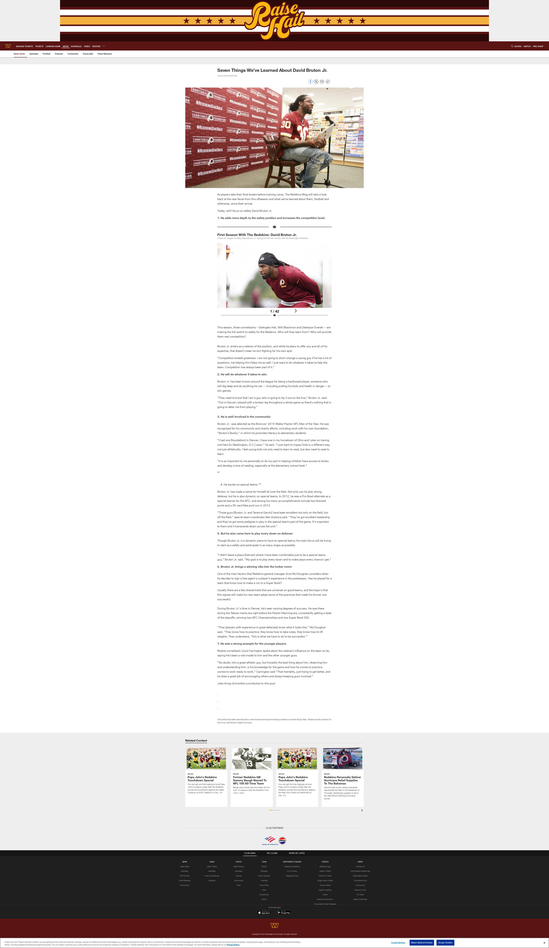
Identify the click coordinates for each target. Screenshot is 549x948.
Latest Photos (238, 866)
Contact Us (360, 866)
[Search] (512, 46)
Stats (264, 890)
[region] (274, 943)
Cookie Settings (398, 942)
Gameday (184, 871)
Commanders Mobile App (360, 871)
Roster (264, 866)
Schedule (264, 871)
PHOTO (239, 862)
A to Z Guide (292, 871)
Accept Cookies (445, 942)
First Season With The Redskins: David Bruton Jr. (257, 235)
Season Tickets (325, 871)
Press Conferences (212, 876)
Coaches (264, 880)
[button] (271, 810)
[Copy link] (327, 81)
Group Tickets (325, 885)
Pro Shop (360, 894)
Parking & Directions (292, 866)
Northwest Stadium (292, 862)
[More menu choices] (104, 46)
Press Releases (184, 880)
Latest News (184, 866)
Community (184, 885)
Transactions (264, 894)
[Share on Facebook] (310, 83)
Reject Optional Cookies (421, 942)
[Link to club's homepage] (8, 45)
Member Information (325, 899)
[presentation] (362, 810)
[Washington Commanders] (274, 926)
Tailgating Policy (292, 876)
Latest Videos (212, 866)
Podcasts (211, 880)
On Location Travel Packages (325, 904)
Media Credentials (360, 899)
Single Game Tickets (325, 880)
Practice (239, 876)
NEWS (184, 862)
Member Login (325, 866)
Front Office (264, 885)
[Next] (295, 311)
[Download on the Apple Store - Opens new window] (264, 912)
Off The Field (185, 876)
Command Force (360, 880)
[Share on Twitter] (316, 83)
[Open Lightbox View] (274, 281)
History (264, 899)
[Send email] (322, 83)
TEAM (264, 862)
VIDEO (211, 862)
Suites (325, 894)
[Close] (544, 943)
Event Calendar (264, 876)
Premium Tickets (325, 876)
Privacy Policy (233, 945)
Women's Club (360, 890)
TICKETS (325, 862)
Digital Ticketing (325, 890)
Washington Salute (360, 876)
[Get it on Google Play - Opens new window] (283, 913)
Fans (238, 885)
